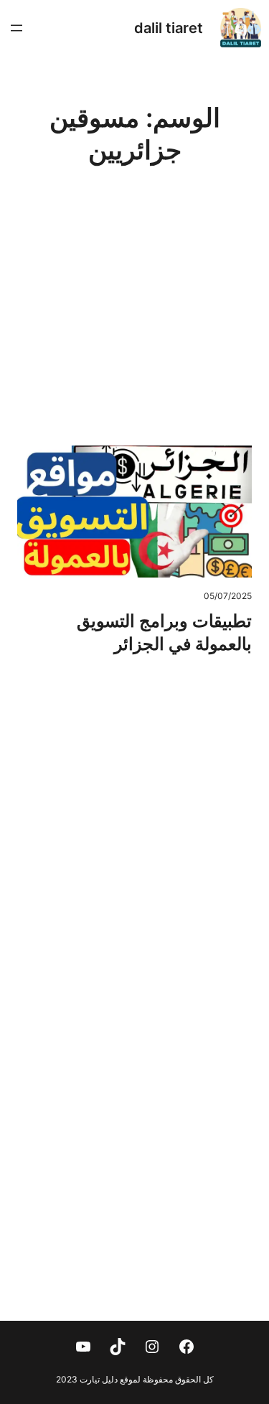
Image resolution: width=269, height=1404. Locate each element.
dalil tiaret (168, 28)
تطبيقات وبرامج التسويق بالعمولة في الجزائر (164, 632)
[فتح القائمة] (16, 28)
